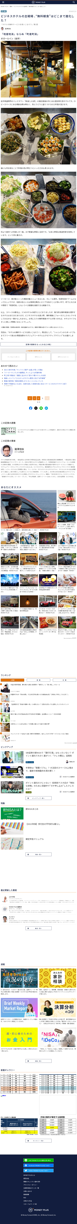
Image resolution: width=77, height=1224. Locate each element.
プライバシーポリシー (30, 1185)
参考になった (38, 357)
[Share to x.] (35, 408)
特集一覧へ (38, 854)
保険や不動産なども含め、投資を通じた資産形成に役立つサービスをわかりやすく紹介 (35, 384)
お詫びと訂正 (27, 1201)
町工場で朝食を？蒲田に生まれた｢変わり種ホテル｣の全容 (25, 375)
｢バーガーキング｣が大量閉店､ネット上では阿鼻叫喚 (23, 372)
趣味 (11, 6)
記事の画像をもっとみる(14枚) (38, 344)
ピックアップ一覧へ (38, 798)
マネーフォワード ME (30, 1204)
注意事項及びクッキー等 (31, 1188)
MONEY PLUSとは (29, 1175)
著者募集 (26, 1194)
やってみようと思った (14, 357)
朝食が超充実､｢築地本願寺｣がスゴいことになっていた (23, 381)
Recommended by (68, 638)
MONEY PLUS (4, 6)
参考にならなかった (63, 357)
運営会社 (26, 1178)
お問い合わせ (27, 1191)
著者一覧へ (38, 928)
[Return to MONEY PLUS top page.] (38, 2)
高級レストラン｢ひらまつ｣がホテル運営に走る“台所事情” (25, 378)
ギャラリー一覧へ (38, 1141)
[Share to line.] (41, 408)
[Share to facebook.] (30, 408)
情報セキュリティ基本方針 (31, 1182)
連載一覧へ (38, 1061)
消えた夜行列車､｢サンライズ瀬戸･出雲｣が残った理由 (23, 370)
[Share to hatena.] (46, 408)
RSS (24, 1198)
